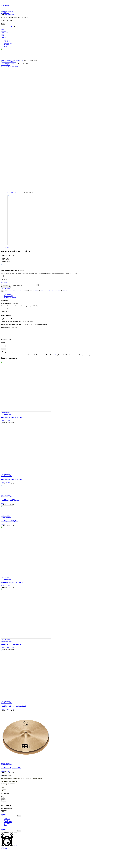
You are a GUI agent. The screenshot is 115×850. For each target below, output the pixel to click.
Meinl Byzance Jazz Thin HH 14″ (12, 582)
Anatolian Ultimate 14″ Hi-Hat (11, 479)
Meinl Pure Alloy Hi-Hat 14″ (11, 768)
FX (63, 290)
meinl (65, 290)
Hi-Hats (8, 420)
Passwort (7, 20)
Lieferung (3, 789)
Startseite (3, 60)
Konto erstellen (10, 14)
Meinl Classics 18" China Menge (11, 285)
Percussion (3, 799)
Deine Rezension (6, 339)
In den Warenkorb (5, 287)
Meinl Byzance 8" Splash (8, 63)
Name (3, 342)
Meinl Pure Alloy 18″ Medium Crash (13, 706)
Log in (2, 23)
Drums (2, 796)
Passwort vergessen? (6, 26)
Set (61, 8)
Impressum (3, 810)
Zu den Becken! (5, 5)
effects (55, 290)
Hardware (3, 801)
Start (2, 276)
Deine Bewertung (6, 327)
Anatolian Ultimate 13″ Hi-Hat (11, 417)
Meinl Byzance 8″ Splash (9, 521)
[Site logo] (7, 11)
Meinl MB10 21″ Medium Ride (11, 644)
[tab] (59, 294)
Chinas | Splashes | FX (17, 60)
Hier (56, 354)
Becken (37, 290)
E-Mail (3, 346)
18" (34, 290)
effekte (59, 290)
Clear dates (4, 282)
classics (45, 290)
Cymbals (8, 60)
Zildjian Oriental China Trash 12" (10, 192)
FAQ (2, 790)
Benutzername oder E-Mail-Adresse (14, 17)
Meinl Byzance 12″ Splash (10, 500)
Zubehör (3, 802)
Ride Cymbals (10, 647)
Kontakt (3, 811)
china (41, 290)
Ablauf (2, 787)
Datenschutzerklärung (6, 808)
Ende (2, 279)
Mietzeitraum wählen (6, 414)
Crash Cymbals (10, 709)
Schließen (3, 814)
